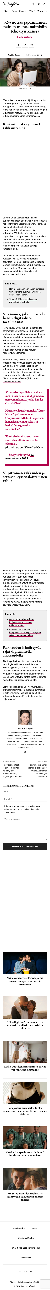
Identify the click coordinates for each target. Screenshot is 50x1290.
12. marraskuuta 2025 (19, 456)
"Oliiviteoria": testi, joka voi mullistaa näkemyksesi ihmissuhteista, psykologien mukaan (12, 771)
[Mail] (25, 751)
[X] (25, 45)
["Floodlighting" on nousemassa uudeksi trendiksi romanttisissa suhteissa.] (25, 1007)
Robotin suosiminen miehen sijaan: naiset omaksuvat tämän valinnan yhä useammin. (37, 771)
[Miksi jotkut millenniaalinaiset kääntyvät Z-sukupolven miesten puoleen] (25, 1179)
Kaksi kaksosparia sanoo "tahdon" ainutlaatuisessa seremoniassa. (25, 1153)
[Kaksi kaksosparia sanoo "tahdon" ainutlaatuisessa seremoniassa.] (25, 1137)
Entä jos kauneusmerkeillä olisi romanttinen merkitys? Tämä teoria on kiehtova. (25, 1111)
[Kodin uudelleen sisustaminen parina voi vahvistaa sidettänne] (25, 1052)
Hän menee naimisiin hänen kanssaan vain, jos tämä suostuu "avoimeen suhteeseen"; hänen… (26, 292)
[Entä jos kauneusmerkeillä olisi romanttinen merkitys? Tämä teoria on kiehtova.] (25, 1093)
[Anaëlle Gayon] (25, 717)
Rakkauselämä (24, 36)
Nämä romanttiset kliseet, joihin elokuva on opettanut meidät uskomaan (25, 981)
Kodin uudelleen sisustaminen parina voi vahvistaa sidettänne (25, 1068)
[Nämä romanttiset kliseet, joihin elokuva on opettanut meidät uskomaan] (25, 963)
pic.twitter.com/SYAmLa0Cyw (24, 447)
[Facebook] (33, 4)
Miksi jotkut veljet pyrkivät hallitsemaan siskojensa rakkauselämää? (21, 622)
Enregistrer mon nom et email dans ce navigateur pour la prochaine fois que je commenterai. (21, 809)
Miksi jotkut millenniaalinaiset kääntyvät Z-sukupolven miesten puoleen (25, 1196)
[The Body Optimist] (12, 4)
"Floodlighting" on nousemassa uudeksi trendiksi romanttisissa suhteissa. (25, 1025)
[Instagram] (39, 4)
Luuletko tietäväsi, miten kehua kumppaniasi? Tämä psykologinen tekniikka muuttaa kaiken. (25, 632)
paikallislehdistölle (12, 381)
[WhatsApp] (31, 45)
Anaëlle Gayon (14, 55)
